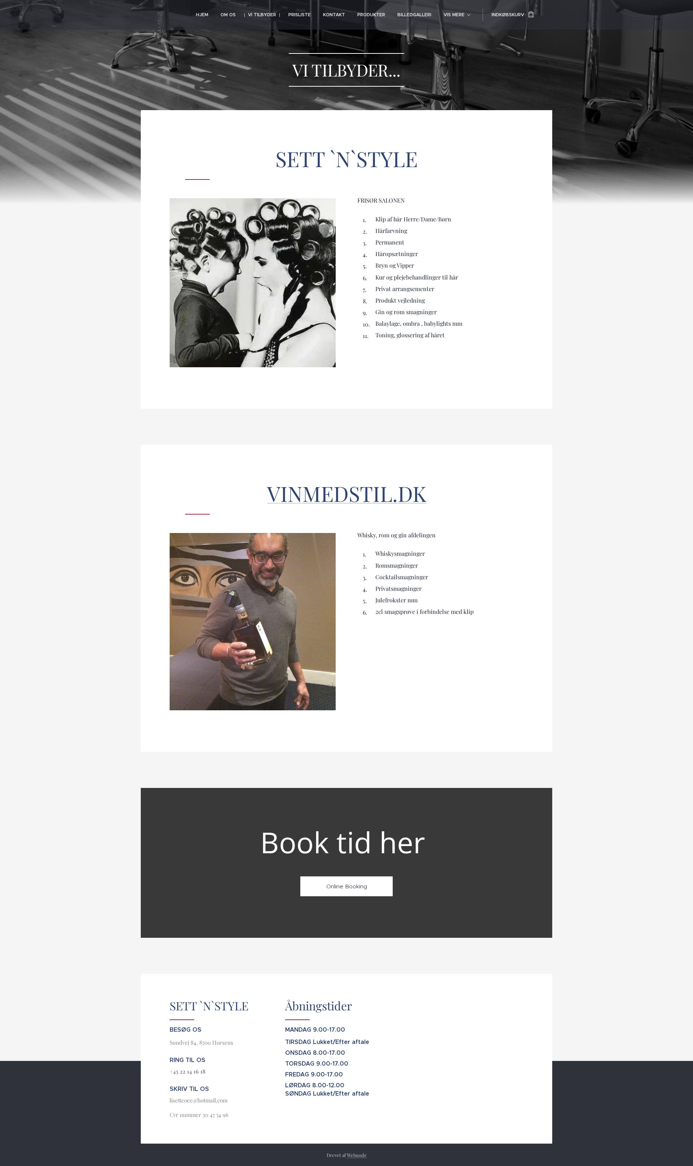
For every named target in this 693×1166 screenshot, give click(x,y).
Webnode (357, 1155)
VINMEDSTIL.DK (346, 493)
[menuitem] (202, 15)
